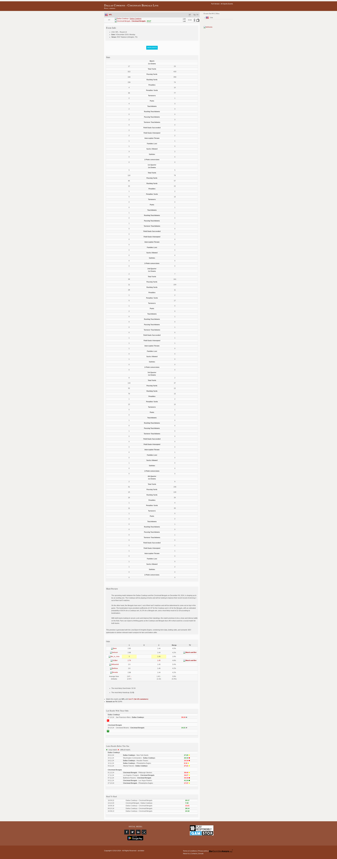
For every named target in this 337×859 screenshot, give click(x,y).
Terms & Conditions (190, 851)
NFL (110, 15)
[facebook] (126, 832)
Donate (201, 854)
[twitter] (132, 832)
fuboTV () (138, 699)
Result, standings (109, 8)
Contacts (194, 854)
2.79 (129, 660)
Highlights (152, 48)
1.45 (158, 660)
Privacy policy (203, 851)
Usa (211, 17)
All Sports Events (227, 4)
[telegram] (144, 832)
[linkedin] (138, 832)
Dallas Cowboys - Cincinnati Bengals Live (131, 5)
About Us (186, 854)
